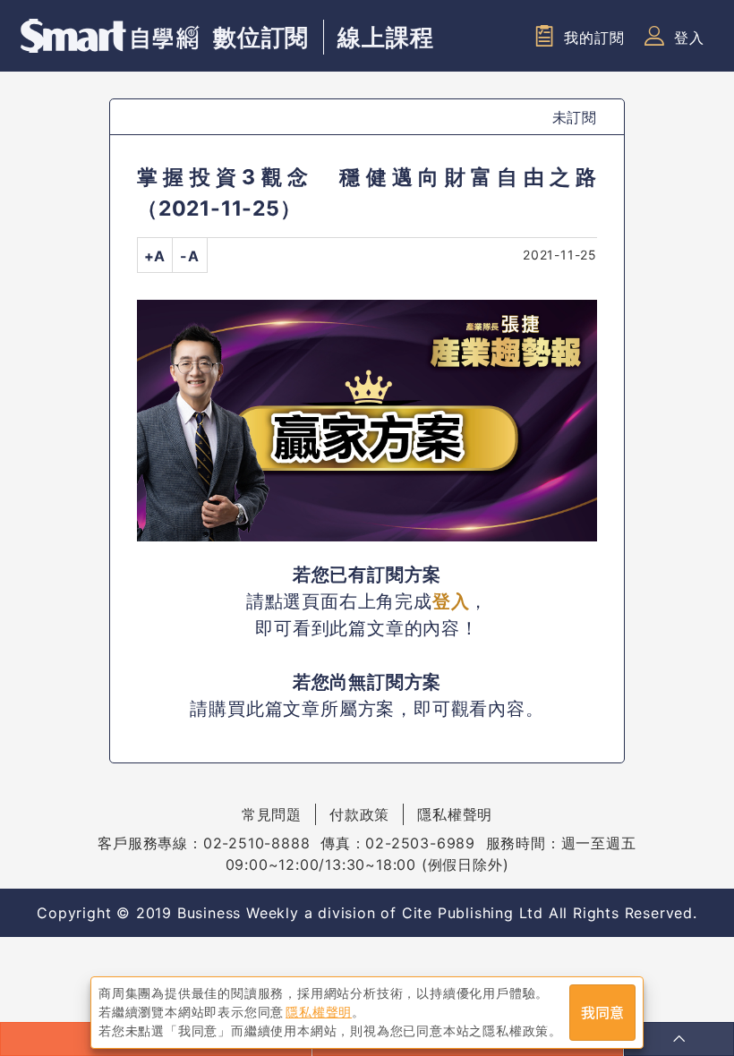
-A (190, 256)
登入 (689, 38)
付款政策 (359, 814)
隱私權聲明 (454, 814)
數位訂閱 (261, 37)
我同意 (602, 1013)
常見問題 (272, 814)
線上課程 (385, 37)
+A (155, 256)
